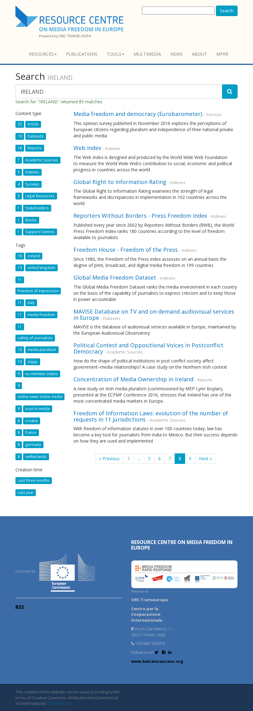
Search (227, 11)
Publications (81, 54)
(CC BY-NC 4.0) (58, 703)
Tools (114, 54)
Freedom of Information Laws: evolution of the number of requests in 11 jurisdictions (150, 416)
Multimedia (147, 54)
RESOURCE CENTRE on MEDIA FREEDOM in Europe (182, 545)
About (199, 54)
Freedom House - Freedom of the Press (125, 249)
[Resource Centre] (70, 22)
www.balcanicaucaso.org (157, 661)
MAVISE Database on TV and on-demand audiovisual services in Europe (153, 314)
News (176, 54)
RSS (19, 607)
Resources (41, 54)
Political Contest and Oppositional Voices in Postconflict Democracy (148, 348)
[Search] (230, 91)
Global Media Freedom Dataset (114, 277)
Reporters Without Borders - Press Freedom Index (141, 215)
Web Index (87, 148)
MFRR (222, 54)
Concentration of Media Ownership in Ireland (133, 379)
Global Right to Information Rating (119, 182)
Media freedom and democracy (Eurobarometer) (137, 114)
